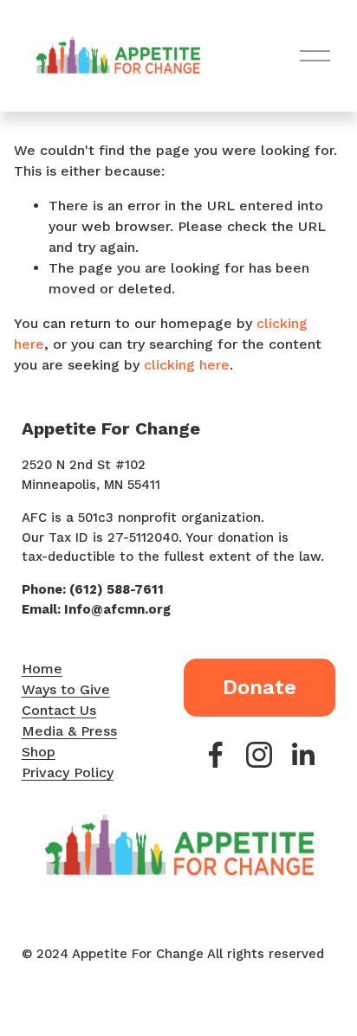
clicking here (187, 365)
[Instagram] (259, 755)
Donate (259, 687)
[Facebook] (216, 755)
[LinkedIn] (302, 755)
